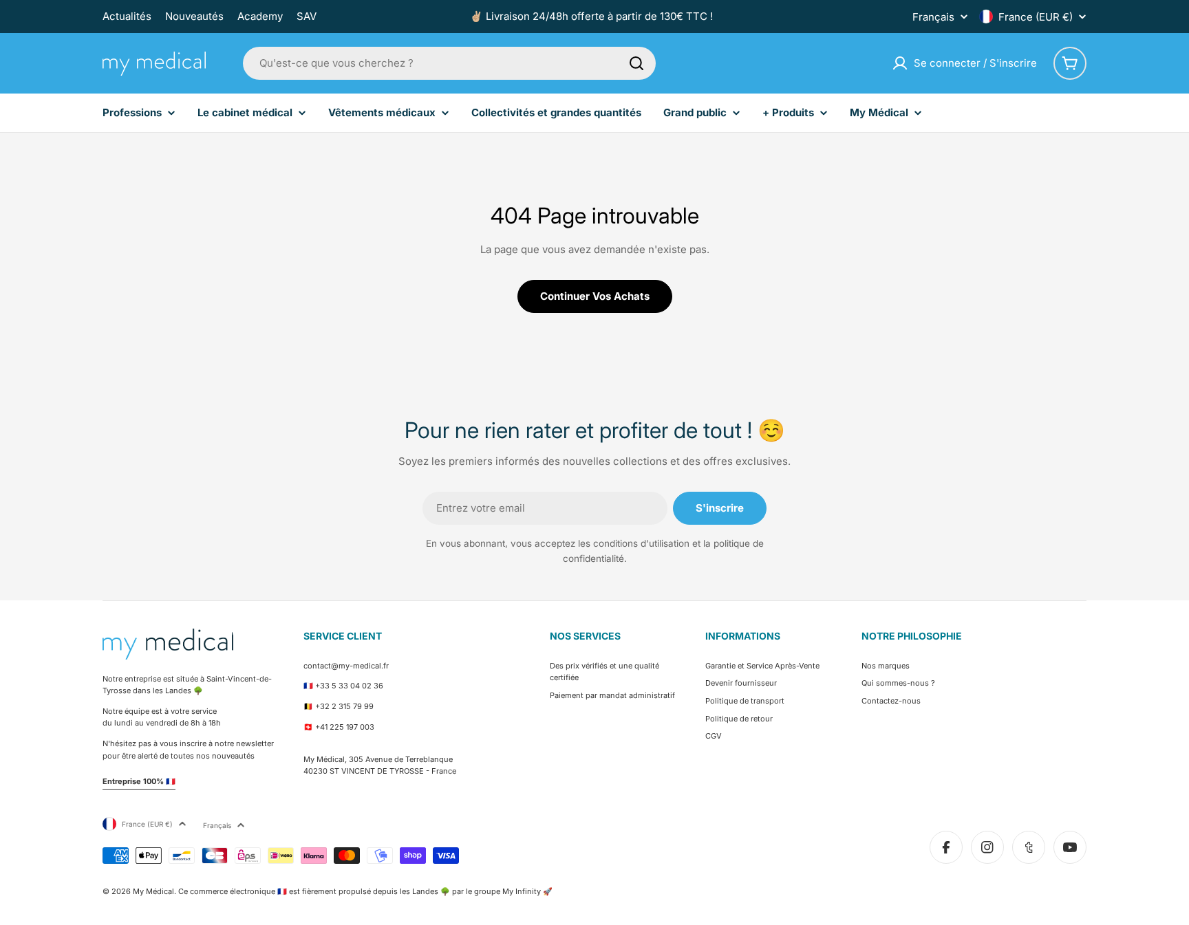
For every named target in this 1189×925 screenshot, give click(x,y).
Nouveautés (194, 16)
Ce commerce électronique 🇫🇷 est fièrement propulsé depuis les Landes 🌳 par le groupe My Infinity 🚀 (365, 891)
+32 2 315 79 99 (344, 706)
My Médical (153, 891)
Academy (260, 16)
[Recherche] (636, 63)
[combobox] (449, 63)
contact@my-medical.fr (346, 666)
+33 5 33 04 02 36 (349, 685)
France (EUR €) (1035, 16)
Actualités (127, 16)
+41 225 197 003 (344, 727)
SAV (307, 16)
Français (933, 17)
